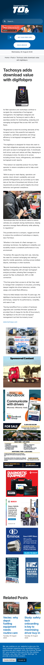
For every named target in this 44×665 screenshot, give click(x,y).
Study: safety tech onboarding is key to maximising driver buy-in (32, 625)
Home (7, 57)
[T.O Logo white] (21, 2)
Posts (13, 57)
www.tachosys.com (10, 322)
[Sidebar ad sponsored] (22, 357)
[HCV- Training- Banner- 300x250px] (22, 500)
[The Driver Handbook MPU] (22, 390)
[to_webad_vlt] (31, 558)
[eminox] (22, 528)
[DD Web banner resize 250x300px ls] (22, 328)
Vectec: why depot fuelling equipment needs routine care (10, 625)
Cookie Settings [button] (9, 660)
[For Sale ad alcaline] (22, 424)
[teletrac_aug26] (22, 26)
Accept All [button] (21, 660)
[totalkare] (22, 471)
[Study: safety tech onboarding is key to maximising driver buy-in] (33, 603)
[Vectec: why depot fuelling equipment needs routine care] (11, 603)
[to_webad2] (12, 558)
